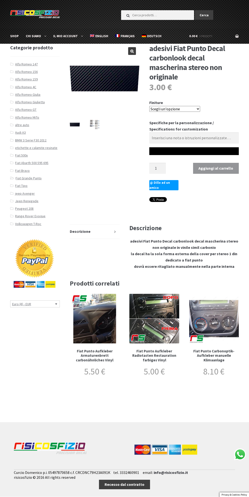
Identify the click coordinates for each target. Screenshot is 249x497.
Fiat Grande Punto (29, 178)
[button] (132, 51)
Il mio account (65, 36)
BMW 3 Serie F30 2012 (30, 140)
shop (14, 36)
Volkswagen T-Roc (28, 224)
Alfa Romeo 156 (26, 72)
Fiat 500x (21, 155)
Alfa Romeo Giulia (27, 94)
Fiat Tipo (21, 185)
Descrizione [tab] (80, 231)
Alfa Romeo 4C (25, 87)
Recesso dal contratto (124, 484)
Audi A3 (20, 132)
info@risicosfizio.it (171, 472)
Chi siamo (33, 36)
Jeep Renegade (26, 201)
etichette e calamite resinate (36, 148)
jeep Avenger (25, 193)
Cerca (204, 15)
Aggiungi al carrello (215, 168)
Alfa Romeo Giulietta (30, 102)
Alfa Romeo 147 (26, 64)
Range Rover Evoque (30, 216)
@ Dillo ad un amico (159, 185)
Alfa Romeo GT (25, 109)
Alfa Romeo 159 (26, 79)
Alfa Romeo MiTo (27, 117)
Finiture (156, 102)
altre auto (22, 125)
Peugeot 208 (24, 208)
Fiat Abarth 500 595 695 (31, 163)
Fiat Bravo (22, 170)
